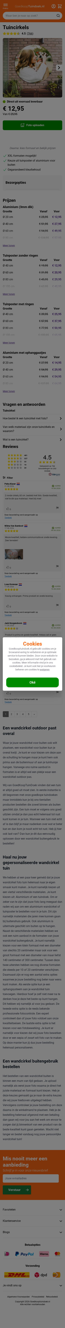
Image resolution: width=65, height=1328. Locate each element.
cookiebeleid (16, 666)
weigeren (45, 669)
